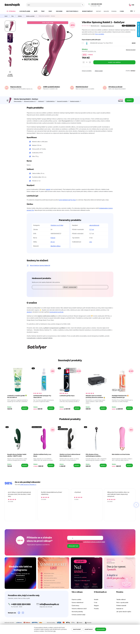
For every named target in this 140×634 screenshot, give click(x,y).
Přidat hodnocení (70, 287)
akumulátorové (94, 225)
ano (90, 242)
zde (54, 631)
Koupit (129, 100)
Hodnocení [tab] (41, 101)
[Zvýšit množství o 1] (90, 62)
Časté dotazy (75, 605)
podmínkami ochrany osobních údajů (94, 542)
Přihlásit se (73, 546)
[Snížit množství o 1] (84, 62)
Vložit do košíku (114, 62)
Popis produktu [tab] (18, 101)
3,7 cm (91, 229)
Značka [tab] (50, 101)
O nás (95, 602)
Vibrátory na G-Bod (57, 225)
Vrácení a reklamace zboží (79, 608)
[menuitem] (11, 11)
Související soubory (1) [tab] (30, 101)
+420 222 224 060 (96, 4)
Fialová (53, 238)
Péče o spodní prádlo (122, 602)
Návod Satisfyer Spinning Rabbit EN (40, 265)
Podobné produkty (74, 101)
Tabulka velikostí (121, 599)
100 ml (114, 390)
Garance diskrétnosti (77, 602)
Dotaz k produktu (87, 71)
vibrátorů (29, 312)
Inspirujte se (119, 608)
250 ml (120, 390)
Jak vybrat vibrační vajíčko (123, 611)
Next (136, 505)
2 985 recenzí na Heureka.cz (28, 484)
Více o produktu (99, 34)
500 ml (62, 390)
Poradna (96, 608)
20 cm (53, 242)
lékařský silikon (55, 246)
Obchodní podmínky (77, 611)
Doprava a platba (76, 599)
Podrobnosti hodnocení (107, 26)
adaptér (48, 189)
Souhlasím (101, 629)
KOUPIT (24, 408)
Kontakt (96, 599)
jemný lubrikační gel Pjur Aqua (67, 200)
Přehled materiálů (121, 605)
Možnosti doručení (130, 49)
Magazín (96, 605)
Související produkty (62, 101)
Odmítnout (89, 629)
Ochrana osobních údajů (78, 614)
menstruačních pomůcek (56, 312)
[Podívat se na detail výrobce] (133, 70)
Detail (77, 408)
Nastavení (77, 629)
